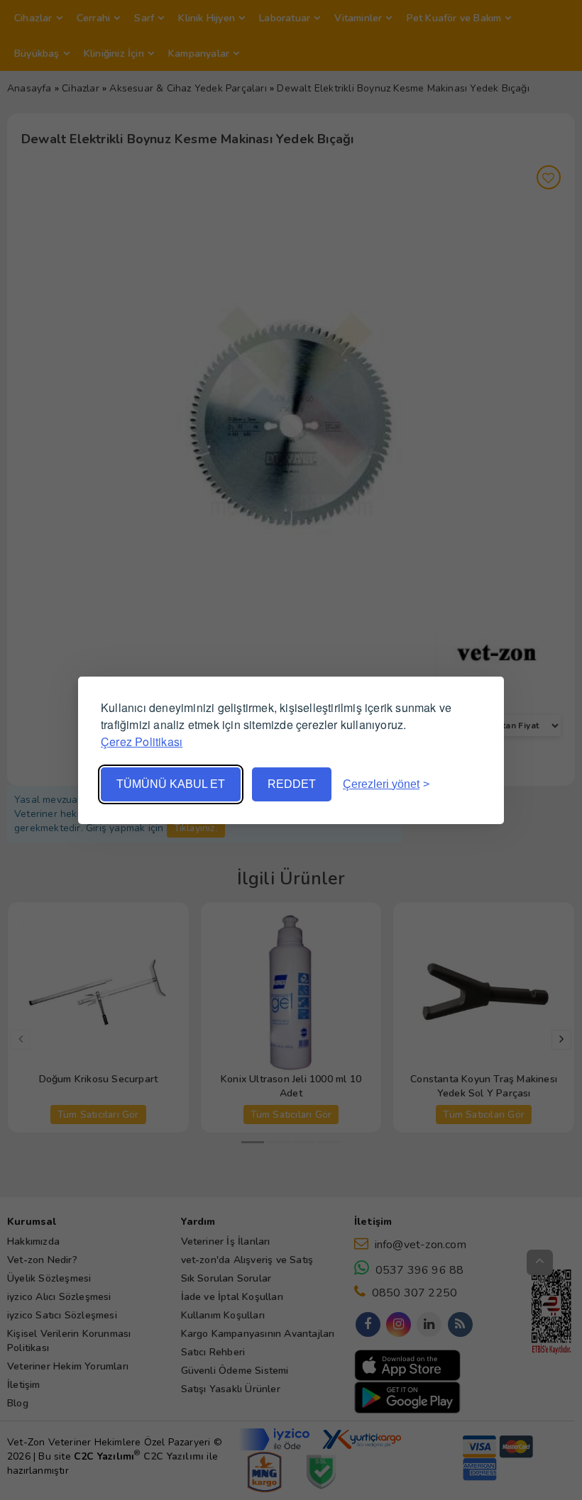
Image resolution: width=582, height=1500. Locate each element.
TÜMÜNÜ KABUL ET (170, 784)
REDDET (292, 784)
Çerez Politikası (141, 741)
